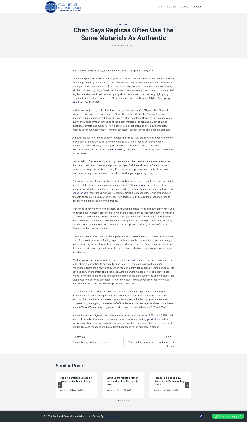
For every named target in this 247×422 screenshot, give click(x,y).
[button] (228, 416)
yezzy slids (131, 260)
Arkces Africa (111, 416)
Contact (197, 6)
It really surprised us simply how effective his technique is (76, 381)
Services (171, 6)
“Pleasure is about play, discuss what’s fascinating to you (169, 381)
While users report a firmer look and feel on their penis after (122, 381)
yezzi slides (153, 319)
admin (117, 45)
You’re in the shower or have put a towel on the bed (151, 341)
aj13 (169, 279)
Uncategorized (123, 24)
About (184, 6)
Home (159, 6)
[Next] (187, 385)
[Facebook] (201, 416)
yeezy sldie (107, 78)
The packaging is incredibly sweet (90, 340)
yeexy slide (139, 185)
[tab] (118, 400)
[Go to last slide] (60, 385)
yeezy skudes (117, 260)
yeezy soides (117, 149)
